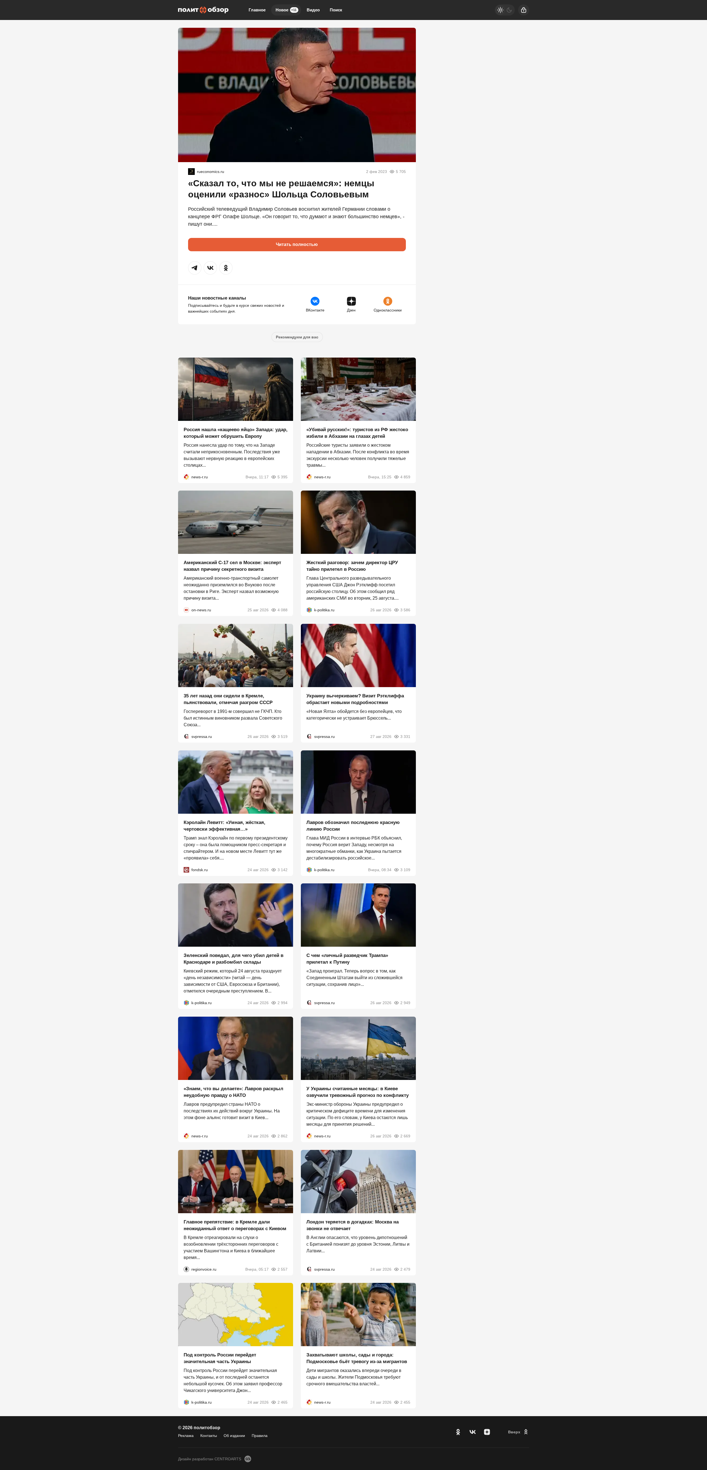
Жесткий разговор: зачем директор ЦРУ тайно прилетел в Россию (352, 566)
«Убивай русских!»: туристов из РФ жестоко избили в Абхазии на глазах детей (357, 433)
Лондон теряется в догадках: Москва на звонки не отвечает (352, 1225)
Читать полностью (297, 244)
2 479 (405, 1269)
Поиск (336, 9)
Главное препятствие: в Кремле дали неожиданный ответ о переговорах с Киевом (235, 1225)
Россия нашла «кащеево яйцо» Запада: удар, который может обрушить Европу (236, 433)
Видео (313, 9)
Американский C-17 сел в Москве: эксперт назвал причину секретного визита (232, 566)
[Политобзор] (203, 10)
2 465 (283, 1402)
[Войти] (523, 10)
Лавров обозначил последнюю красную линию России (353, 825)
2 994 (283, 1003)
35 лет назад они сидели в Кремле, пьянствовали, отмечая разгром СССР (228, 699)
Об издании (234, 1435)
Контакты (208, 1435)
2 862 (283, 1136)
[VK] (472, 1432)
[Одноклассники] (458, 1432)
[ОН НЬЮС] (186, 610)
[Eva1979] (191, 171)
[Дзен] (487, 1432)
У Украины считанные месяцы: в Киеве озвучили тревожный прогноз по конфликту (357, 1092)
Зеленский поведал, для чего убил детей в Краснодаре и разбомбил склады (233, 959)
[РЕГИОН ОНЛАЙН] (186, 477)
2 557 (283, 1269)
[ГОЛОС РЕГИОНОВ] (186, 1269)
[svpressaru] (186, 737)
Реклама (186, 1435)
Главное (257, 9)
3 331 (405, 736)
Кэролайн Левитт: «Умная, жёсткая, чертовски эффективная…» (224, 825)
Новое (286, 9)
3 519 (283, 736)
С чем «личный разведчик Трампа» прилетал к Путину (347, 959)
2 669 (405, 1136)
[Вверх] (518, 1432)
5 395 (283, 476)
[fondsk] (186, 870)
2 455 (405, 1402)
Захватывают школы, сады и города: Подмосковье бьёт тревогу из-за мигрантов (356, 1358)
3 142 (283, 869)
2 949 (405, 1003)
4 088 (283, 610)
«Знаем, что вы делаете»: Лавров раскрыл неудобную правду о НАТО (233, 1092)
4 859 (405, 476)
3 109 (405, 869)
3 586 (405, 610)
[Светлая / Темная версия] (505, 10)
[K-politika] (309, 610)
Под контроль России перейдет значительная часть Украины (220, 1358)
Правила (260, 1435)
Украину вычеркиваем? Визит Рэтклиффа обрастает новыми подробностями (355, 699)
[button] (194, 268)
